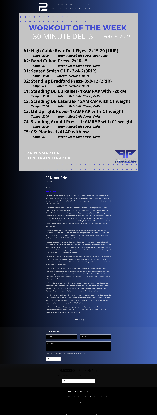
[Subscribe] (93, 381)
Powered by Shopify (92, 414)
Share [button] (49, 187)
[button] (57, 9)
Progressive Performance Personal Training (75, 414)
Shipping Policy (92, 396)
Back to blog (79, 320)
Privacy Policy (103, 396)
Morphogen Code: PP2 (56, 396)
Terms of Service (70, 396)
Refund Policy (81, 396)
